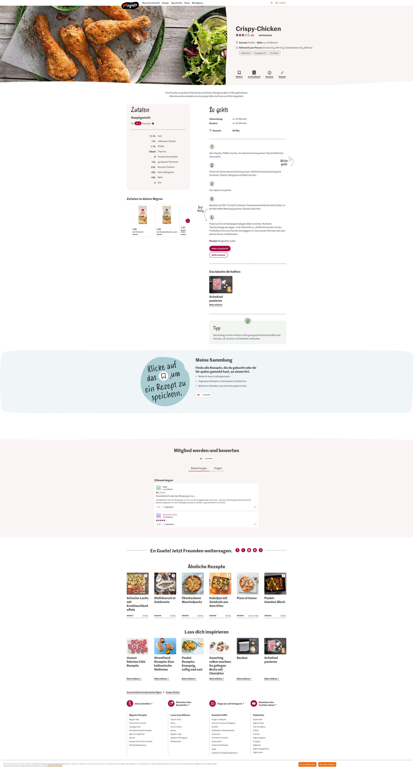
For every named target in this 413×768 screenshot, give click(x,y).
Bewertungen (199, 468)
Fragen (218, 468)
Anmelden (282, 3)
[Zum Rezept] (138, 595)
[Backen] (248, 659)
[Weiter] (188, 221)
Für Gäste (274, 53)
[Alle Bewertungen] (243, 35)
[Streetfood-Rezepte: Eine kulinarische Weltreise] (165, 659)
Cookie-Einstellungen (220, 745)
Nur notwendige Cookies (307, 764)
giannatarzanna (170, 514)
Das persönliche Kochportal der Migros (144, 692)
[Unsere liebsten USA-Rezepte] (138, 659)
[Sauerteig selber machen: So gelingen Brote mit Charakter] (220, 659)
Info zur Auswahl (153, 123)
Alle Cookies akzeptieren (327, 764)
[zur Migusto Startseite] (130, 4)
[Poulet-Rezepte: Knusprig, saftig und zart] (193, 659)
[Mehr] (255, 507)
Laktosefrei (245, 53)
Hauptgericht (260, 53)
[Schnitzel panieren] (275, 659)
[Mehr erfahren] (220, 300)
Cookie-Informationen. (55, 766)
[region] (206, 764)
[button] (158, 516)
